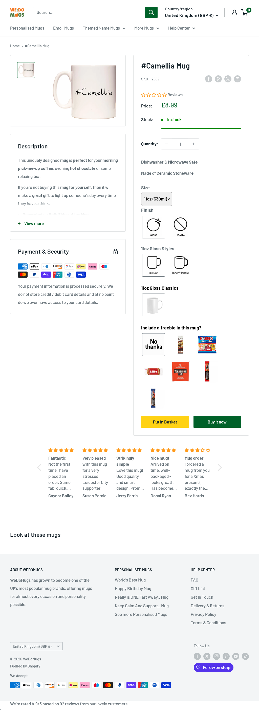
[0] (245, 12)
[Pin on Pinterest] (218, 79)
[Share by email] (237, 79)
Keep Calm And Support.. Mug (142, 605)
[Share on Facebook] (208, 79)
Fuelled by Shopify (25, 666)
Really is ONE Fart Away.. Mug (141, 596)
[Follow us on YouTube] (235, 656)
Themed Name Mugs (101, 27)
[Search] (151, 12)
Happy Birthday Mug (133, 588)
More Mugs (144, 27)
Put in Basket (165, 421)
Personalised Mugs (27, 27)
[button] (154, 94)
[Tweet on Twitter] (227, 79)
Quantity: (149, 143)
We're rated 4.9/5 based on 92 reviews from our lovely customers (68, 703)
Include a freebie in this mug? (171, 327)
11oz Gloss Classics (160, 288)
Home (15, 45)
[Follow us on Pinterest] (226, 656)
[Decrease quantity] (166, 144)
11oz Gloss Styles (157, 248)
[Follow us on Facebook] (197, 656)
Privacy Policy (203, 614)
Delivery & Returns (207, 605)
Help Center (179, 27)
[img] (62, 450)
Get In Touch (202, 596)
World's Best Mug (130, 579)
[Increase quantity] (193, 144)
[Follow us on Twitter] (206, 656)
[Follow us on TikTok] (245, 656)
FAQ (194, 579)
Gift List (198, 588)
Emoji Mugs (63, 27)
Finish (147, 210)
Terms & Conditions (208, 622)
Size (145, 187)
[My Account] (234, 12)
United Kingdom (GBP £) (32, 646)
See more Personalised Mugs (141, 614)
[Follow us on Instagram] (216, 656)
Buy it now (217, 421)
